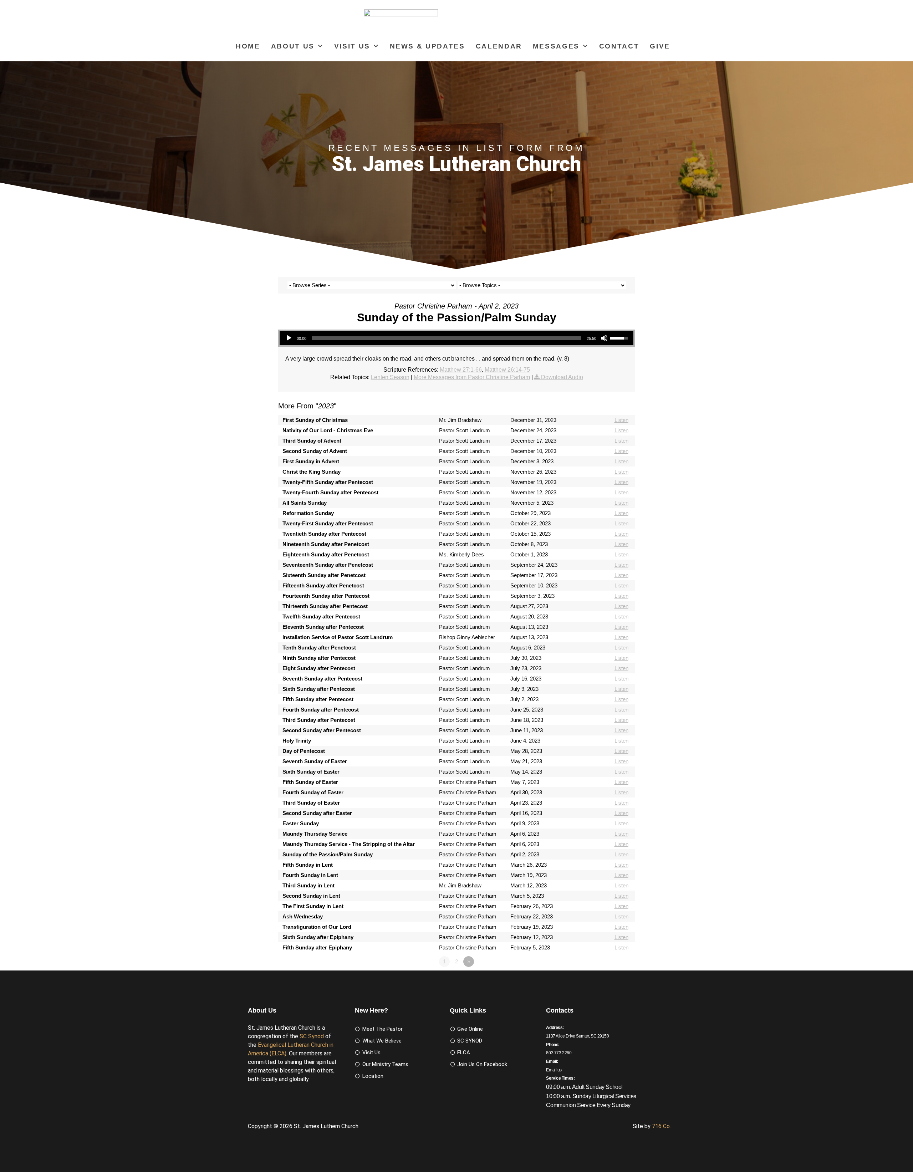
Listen (621, 420)
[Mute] (604, 338)
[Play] (288, 338)
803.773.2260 (558, 1052)
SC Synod (312, 1036)
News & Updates (427, 46)
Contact (619, 46)
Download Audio (562, 377)
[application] (456, 338)
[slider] (446, 338)
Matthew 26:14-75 (507, 370)
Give (660, 46)
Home (248, 46)
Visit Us (352, 46)
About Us (293, 46)
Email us (554, 1069)
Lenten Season (390, 377)
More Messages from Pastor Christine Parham (472, 377)
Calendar (499, 46)
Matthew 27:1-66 (461, 370)
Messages (556, 46)
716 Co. (661, 1126)
